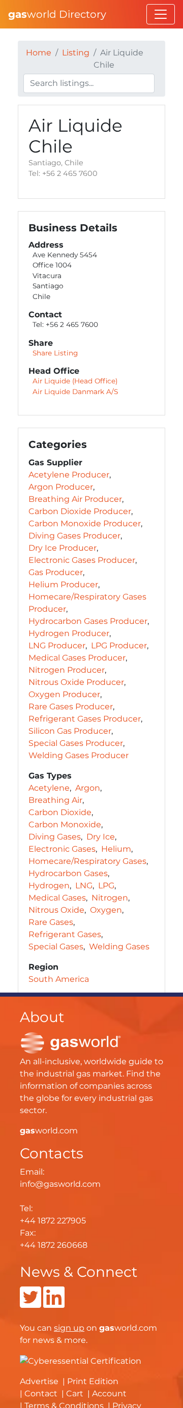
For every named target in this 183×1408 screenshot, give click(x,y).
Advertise (39, 1381)
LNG (84, 885)
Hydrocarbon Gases (68, 873)
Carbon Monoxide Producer (84, 523)
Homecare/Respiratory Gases (87, 861)
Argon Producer (60, 487)
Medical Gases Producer (77, 658)
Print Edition (92, 1381)
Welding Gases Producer (78, 755)
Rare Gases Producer (70, 706)
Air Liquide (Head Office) (75, 381)
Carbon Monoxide (64, 824)
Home (38, 52)
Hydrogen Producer (68, 633)
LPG (106, 885)
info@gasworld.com (60, 1184)
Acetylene (49, 788)
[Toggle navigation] (160, 14)
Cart (74, 1393)
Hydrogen (49, 885)
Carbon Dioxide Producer (79, 511)
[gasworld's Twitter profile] (30, 1303)
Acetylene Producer (68, 475)
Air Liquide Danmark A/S (75, 391)
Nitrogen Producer (66, 670)
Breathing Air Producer (75, 499)
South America (58, 979)
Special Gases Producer (75, 743)
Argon (87, 788)
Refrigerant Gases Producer (84, 719)
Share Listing (55, 353)
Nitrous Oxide (56, 910)
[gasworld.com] (70, 1042)
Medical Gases (57, 898)
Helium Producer (63, 584)
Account (109, 1393)
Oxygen (106, 910)
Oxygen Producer (64, 694)
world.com (49, 1130)
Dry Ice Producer (62, 548)
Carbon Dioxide (60, 812)
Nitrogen (110, 898)
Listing (75, 52)
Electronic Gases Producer (81, 560)
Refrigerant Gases (64, 934)
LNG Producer (56, 645)
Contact (40, 1393)
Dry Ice (100, 837)
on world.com (105, 1328)
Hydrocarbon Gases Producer (87, 621)
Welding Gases (119, 946)
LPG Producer (119, 645)
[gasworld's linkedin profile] (54, 1303)
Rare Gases (50, 922)
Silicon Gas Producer (69, 731)
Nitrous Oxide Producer (76, 682)
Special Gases (55, 946)
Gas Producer (55, 572)
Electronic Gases (62, 849)
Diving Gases (54, 837)
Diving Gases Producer (74, 536)
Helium (116, 849)
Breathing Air (55, 800)
